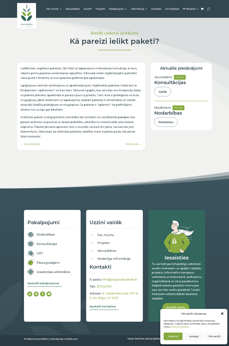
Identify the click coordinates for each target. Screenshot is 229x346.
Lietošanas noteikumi (63, 338)
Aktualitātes (73, 8)
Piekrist (173, 336)
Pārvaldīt (214, 336)
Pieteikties (165, 122)
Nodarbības (46, 234)
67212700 (104, 286)
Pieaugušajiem (48, 263)
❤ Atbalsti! (189, 8)
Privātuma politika (36, 338)
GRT (40, 253)
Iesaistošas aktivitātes (53, 272)
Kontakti (156, 8)
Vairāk (162, 91)
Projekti (100, 8)
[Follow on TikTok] (29, 293)
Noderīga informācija (113, 259)
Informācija (137, 8)
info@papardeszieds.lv (119, 279)
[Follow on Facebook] (42, 293)
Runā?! (88, 8)
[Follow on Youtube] (48, 293)
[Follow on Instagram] (36, 293)
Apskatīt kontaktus (103, 306)
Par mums (52, 8)
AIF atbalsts (172, 8)
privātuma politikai (179, 327)
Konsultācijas (47, 244)
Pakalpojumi (116, 8)
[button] (222, 313)
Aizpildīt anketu (176, 307)
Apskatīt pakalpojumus (43, 283)
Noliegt (194, 336)
